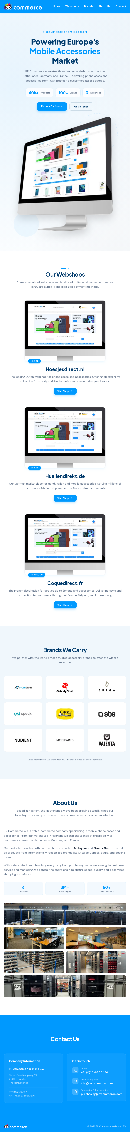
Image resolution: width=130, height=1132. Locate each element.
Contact (120, 6)
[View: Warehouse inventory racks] (65, 986)
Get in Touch (81, 106)
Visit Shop (63, 391)
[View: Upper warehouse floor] (34, 962)
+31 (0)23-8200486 (94, 1072)
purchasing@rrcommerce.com (101, 1094)
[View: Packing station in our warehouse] (65, 914)
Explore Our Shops (51, 106)
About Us (104, 6)
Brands (88, 6)
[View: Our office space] (34, 938)
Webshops (72, 6)
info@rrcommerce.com (97, 1083)
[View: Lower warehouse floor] (96, 962)
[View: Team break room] (96, 938)
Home (56, 6)
